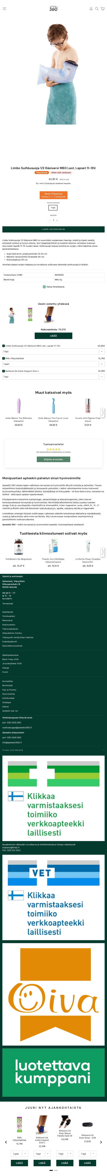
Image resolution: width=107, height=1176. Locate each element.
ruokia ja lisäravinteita (12, 516)
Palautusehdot (8, 625)
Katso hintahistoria (56, 287)
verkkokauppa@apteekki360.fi (17, 727)
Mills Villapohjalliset (14, 358)
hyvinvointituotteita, (11, 491)
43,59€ (64, 1139)
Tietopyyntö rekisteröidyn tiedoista (17, 637)
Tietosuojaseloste (10, 629)
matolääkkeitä (94, 513)
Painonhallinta (8, 694)
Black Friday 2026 (10, 659)
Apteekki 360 (8, 485)
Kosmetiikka (7, 681)
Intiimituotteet (8, 698)
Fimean (60, 844)
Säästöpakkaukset (10, 655)
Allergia (5, 668)
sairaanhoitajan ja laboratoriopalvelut (60, 499)
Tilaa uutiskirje (12, 750)
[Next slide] (101, 1142)
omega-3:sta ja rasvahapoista (16, 505)
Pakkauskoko (53, 203)
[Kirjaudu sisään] (91, 9)
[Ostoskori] (102, 9)
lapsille (60, 508)
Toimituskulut (49, 183)
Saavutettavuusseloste (12, 646)
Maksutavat (7, 620)
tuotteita (77, 485)
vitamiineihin (37, 505)
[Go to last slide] (6, 1142)
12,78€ (19, 1144)
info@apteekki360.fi (12, 742)
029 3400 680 (14, 737)
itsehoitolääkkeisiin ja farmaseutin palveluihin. (37, 488)
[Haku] (97, 9)
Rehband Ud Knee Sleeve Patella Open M (64, 1133)
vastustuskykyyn (47, 508)
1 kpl (53, 207)
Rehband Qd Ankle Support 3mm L (22, 371)
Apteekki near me (10, 711)
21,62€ (87, 1141)
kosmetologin (35, 499)
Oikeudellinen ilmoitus (12, 633)
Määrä (53, 215)
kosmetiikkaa (49, 491)
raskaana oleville (72, 508)
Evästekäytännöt (9, 642)
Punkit (5, 672)
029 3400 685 (14, 722)
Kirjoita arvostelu (53, 459)
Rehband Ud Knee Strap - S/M (87, 1136)
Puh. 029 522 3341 (11, 850)
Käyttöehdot (7, 612)
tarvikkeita (40, 516)
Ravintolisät (7, 685)
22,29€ (42, 1146)
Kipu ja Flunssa (9, 690)
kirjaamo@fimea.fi (10, 847)
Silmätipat (6, 702)
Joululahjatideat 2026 (12, 663)
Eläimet (5, 707)
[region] (53, 1142)
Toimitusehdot (8, 616)
